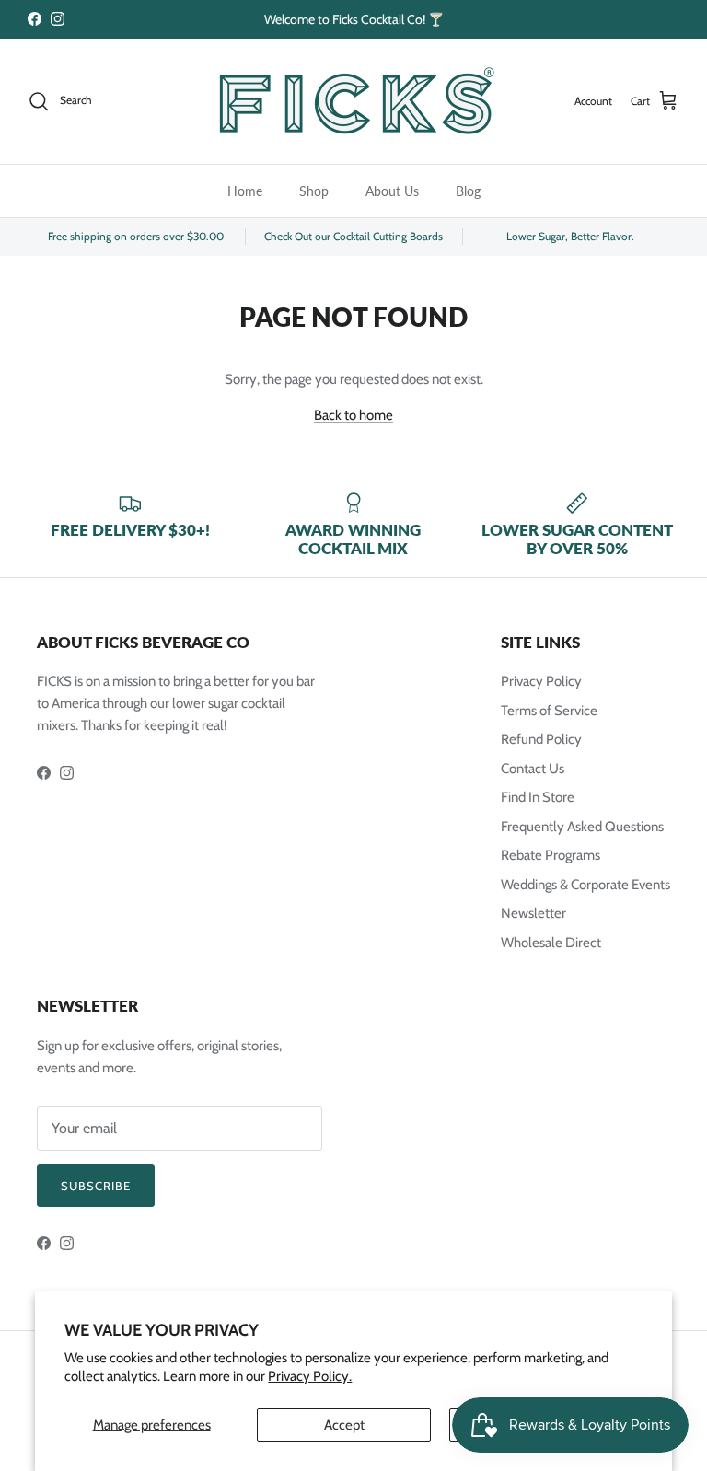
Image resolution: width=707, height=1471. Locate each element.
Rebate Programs (550, 855)
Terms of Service (549, 710)
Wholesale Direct (551, 942)
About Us (392, 191)
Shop (314, 191)
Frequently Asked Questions (582, 826)
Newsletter (533, 913)
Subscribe (96, 1185)
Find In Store (537, 797)
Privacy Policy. (310, 1376)
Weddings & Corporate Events (585, 884)
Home (244, 191)
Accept (344, 1425)
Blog (468, 191)
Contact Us (532, 768)
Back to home (353, 415)
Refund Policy (541, 739)
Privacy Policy (541, 681)
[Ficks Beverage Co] (353, 101)
